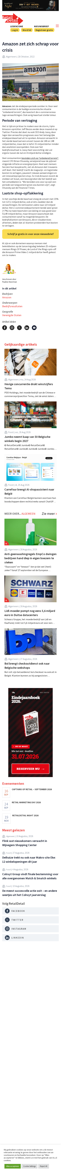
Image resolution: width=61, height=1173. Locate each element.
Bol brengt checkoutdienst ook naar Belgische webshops (27, 665)
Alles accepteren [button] (12, 1166)
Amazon (6, 297)
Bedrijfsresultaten (12, 306)
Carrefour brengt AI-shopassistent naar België (29, 491)
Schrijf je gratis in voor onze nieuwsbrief (30, 234)
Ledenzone (16, 26)
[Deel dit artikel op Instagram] (12, 327)
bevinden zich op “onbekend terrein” (39, 158)
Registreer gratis (44, 29)
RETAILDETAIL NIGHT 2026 (25, 815)
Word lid (27, 29)
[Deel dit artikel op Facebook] (4, 327)
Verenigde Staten (11, 315)
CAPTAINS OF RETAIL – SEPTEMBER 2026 (32, 789)
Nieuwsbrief (41, 26)
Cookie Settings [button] (29, 1166)
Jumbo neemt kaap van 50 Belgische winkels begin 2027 (27, 439)
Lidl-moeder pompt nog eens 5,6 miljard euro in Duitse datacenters (29, 613)
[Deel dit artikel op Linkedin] (26, 327)
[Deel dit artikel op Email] (34, 327)
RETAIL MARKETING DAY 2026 (26, 802)
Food (10, 432)
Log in (15, 29)
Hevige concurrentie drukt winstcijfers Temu (28, 386)
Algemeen (11, 56)
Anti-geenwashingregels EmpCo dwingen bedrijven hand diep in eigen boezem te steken (30, 558)
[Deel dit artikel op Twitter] (19, 327)
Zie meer (48, 514)
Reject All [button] (43, 1166)
